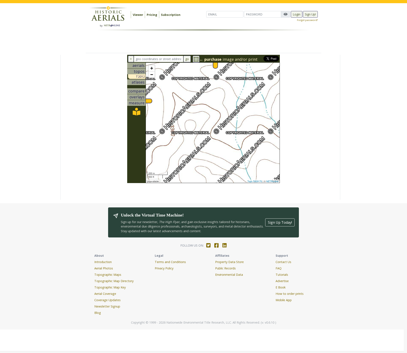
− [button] (151, 74)
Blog (97, 313)
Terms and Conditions (170, 262)
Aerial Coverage (105, 294)
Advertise (282, 281)
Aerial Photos (103, 268)
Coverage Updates (107, 300)
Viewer (138, 15)
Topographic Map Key (110, 287)
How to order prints (290, 294)
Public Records (225, 268)
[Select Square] (196, 59)
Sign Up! (310, 14)
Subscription (170, 15)
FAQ (279, 268)
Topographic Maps (107, 275)
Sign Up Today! (280, 222)
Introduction (103, 262)
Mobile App (284, 300)
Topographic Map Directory (114, 281)
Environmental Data (229, 275)
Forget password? (307, 20)
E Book (281, 287)
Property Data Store (229, 262)
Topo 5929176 (254, 181)
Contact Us (283, 262)
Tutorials (282, 275)
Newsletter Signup (107, 306)
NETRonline (272, 181)
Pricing (152, 15)
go (187, 59)
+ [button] (151, 68)
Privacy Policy (164, 268)
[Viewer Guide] (136, 113)
